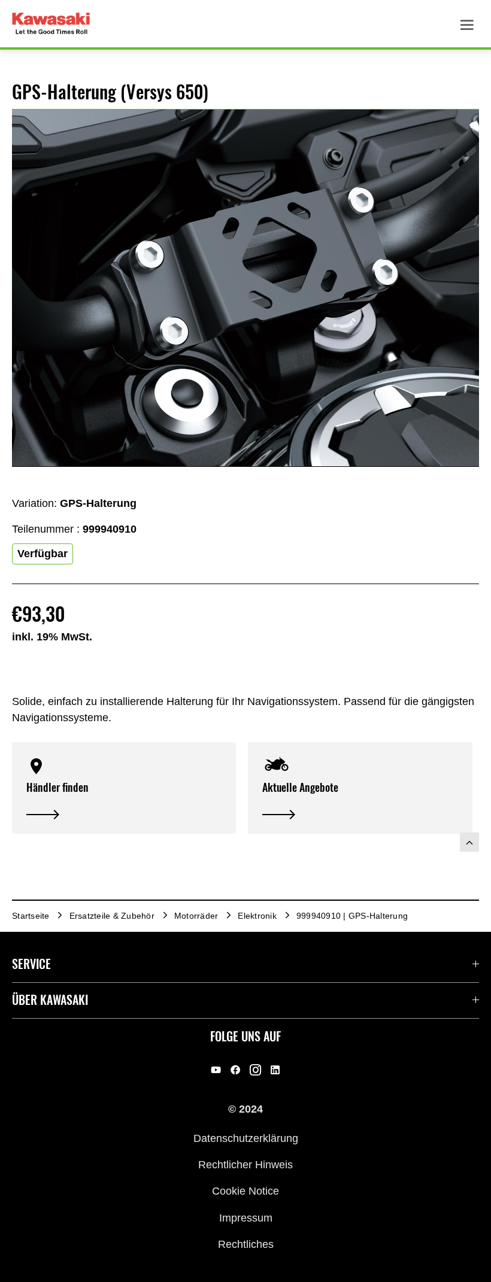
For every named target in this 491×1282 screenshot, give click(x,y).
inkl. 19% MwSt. (52, 637)
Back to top (469, 842)
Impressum (245, 1217)
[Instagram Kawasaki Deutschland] (255, 1069)
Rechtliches (246, 1244)
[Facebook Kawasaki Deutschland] (235, 1069)
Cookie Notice (245, 1191)
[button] (124, 788)
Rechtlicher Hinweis (245, 1165)
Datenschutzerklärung (245, 1138)
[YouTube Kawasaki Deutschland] (216, 1069)
